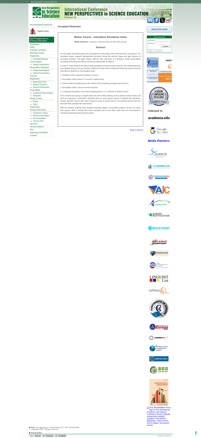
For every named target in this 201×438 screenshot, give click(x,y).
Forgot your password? (155, 51)
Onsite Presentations (41, 70)
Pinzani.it (168, 436)
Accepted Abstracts (40, 59)
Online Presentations (41, 73)
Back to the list (136, 130)
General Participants (41, 87)
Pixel (33, 427)
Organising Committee (39, 133)
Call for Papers (36, 62)
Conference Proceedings (43, 93)
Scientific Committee (38, 50)
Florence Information (41, 116)
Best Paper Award (37, 53)
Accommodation (39, 118)
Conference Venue (40, 113)
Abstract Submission (41, 65)
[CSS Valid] (60, 436)
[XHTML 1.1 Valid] (48, 436)
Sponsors (34, 124)
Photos (35, 102)
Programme (34, 56)
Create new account (154, 49)
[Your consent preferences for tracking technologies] (196, 433)
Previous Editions (37, 127)
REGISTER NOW (159, 29)
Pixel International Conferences (41, 25)
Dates (32, 47)
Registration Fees (40, 82)
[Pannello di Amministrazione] (35, 436)
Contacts (33, 135)
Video (35, 104)
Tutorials (33, 76)
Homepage (34, 44)
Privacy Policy (36, 433)
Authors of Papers (40, 85)
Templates (37, 96)
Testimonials (35, 107)
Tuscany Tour (38, 121)
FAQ (31, 130)
